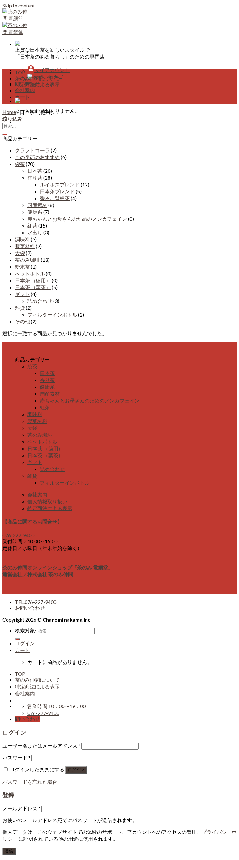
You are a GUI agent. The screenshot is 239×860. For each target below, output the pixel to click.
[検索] (17, 639)
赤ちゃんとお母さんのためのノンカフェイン (77, 219)
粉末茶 (22, 267)
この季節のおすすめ (37, 157)
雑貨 (20, 308)
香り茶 (34, 178)
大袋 (20, 253)
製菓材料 (25, 246)
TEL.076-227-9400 (35, 602)
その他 (22, 321)
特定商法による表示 (37, 84)
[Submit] (4, 134)
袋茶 (20, 164)
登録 (9, 851)
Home (9, 112)
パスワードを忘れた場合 (29, 782)
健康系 (34, 212)
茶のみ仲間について (37, 78)
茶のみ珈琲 (27, 260)
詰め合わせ (39, 301)
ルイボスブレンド (60, 184)
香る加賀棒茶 (55, 198)
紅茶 (32, 225)
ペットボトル (30, 273)
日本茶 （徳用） (33, 280)
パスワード (16, 757)
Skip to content (18, 5)
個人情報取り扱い (47, 501)
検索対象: (25, 630)
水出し (34, 232)
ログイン (76, 770)
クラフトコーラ (32, 150)
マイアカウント (52, 70)
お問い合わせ (30, 608)
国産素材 (37, 205)
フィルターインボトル (52, 314)
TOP (20, 72)
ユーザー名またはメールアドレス (41, 746)
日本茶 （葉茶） (33, 287)
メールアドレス (21, 808)
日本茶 (34, 171)
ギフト (22, 294)
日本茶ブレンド (57, 191)
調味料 (22, 239)
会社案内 (25, 90)
